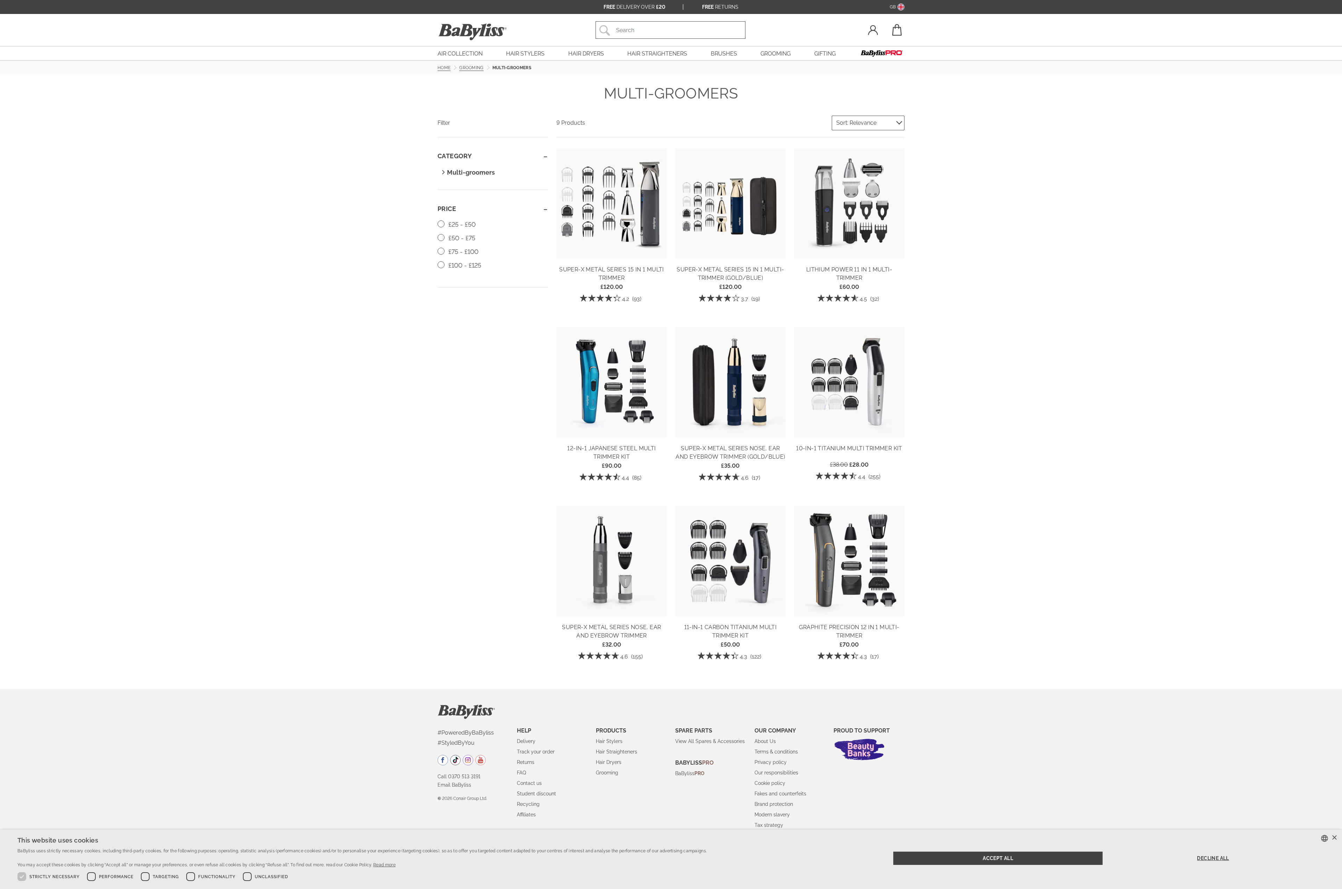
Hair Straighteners (616, 752)
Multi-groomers (471, 172)
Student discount (536, 793)
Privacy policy (771, 762)
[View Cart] (896, 30)
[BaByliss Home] (472, 31)
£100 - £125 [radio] (464, 265)
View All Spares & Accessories (710, 741)
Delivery (526, 741)
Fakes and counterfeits (780, 793)
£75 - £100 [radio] (462, 251)
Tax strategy (769, 825)
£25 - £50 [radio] (461, 224)
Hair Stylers (609, 741)
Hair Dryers (608, 762)
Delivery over (634, 7)
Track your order (536, 752)
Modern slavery (772, 814)
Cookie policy (770, 783)
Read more (384, 864)
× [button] (1334, 837)
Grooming (607, 772)
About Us (765, 741)
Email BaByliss (454, 785)
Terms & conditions (776, 752)
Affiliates (526, 814)
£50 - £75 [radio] (461, 238)
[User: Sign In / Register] (873, 31)
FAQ (521, 772)
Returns (720, 7)
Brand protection (774, 804)
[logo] (466, 711)
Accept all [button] (998, 858)
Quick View (611, 248)
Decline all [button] (1213, 858)
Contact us (529, 783)
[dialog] (671, 859)
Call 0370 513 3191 (459, 776)
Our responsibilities (776, 772)
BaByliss (690, 773)
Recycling (528, 804)
